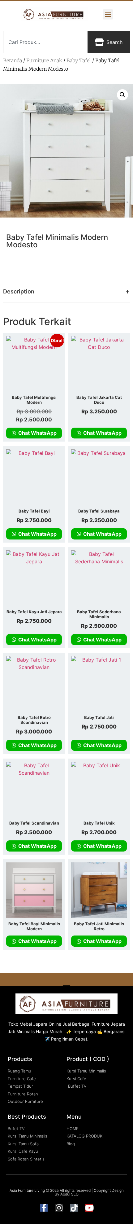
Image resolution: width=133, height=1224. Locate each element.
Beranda (12, 60)
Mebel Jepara (33, 1024)
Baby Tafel (78, 60)
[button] (108, 14)
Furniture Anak (44, 60)
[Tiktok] (74, 1208)
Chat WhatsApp (37, 433)
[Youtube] (89, 1208)
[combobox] (44, 42)
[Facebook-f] (44, 1208)
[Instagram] (59, 1208)
